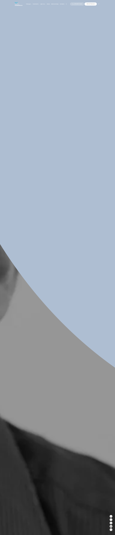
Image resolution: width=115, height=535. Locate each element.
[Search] (66, 4)
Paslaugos (28, 4)
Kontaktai (62, 4)
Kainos (48, 4)
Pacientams (35, 4)
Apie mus (42, 4)
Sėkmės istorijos (55, 4)
